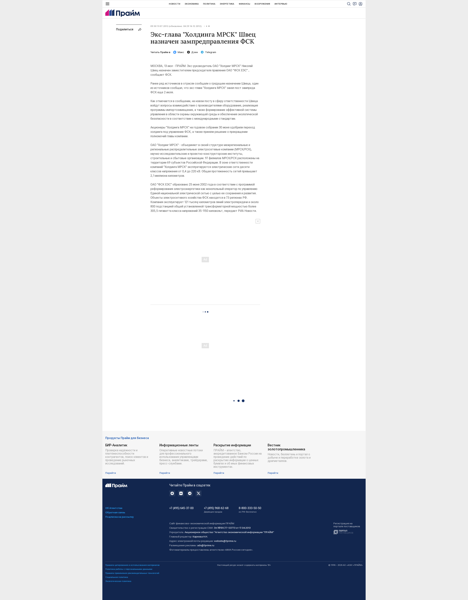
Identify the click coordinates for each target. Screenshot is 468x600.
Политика (209, 4)
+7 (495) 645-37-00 (181, 508)
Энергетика (227, 4)
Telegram (210, 52)
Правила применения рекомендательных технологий (132, 573)
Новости (174, 4)
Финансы (244, 4)
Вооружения (262, 4)
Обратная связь (115, 512)
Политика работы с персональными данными (128, 569)
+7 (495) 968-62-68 (216, 510)
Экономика (192, 4)
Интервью (281, 4)
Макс (181, 52)
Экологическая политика (118, 581)
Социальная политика (116, 577)
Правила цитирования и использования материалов (132, 565)
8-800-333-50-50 (250, 510)
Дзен (194, 52)
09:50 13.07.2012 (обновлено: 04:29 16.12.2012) (176, 26)
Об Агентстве (113, 508)
